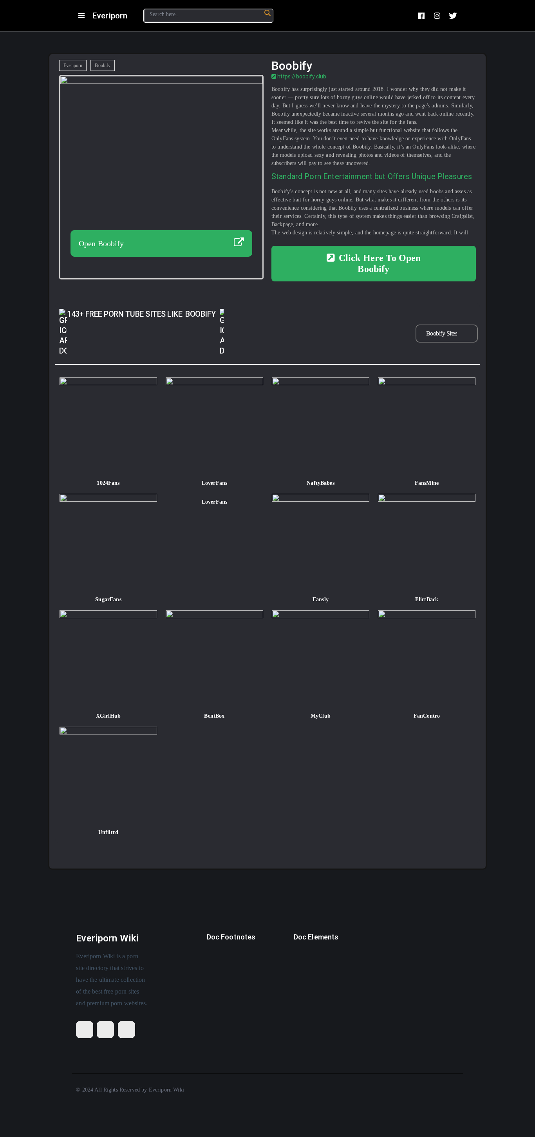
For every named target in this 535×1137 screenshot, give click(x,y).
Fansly (321, 599)
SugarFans (108, 599)
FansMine (427, 483)
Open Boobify (101, 243)
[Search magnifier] (267, 13)
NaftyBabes (320, 483)
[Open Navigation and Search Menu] (81, 16)
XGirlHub (108, 716)
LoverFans (214, 483)
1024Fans (108, 483)
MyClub (321, 716)
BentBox (214, 716)
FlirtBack (426, 599)
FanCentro (427, 716)
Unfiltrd (108, 832)
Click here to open (380, 263)
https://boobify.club (301, 76)
